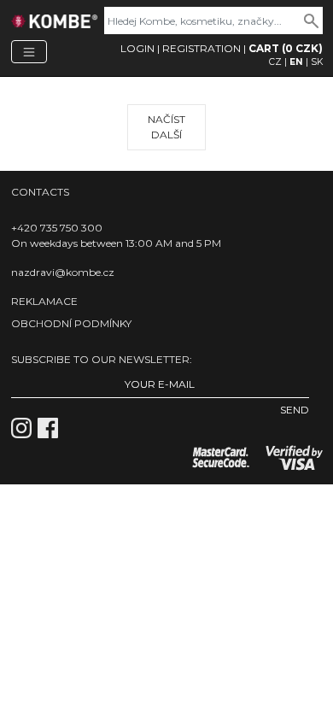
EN (296, 61)
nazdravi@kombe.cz (62, 272)
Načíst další (166, 127)
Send (294, 409)
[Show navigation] (29, 51)
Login (137, 48)
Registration (201, 48)
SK (317, 61)
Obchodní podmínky (71, 323)
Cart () (285, 48)
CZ (275, 61)
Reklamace (44, 301)
